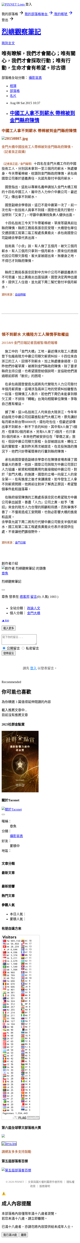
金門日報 (20, 542)
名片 (13, 96)
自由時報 (20, 294)
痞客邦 (25, 596)
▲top (5, 620)
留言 (33, 596)
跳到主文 (8, 43)
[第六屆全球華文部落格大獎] (9, 1143)
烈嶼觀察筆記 (21, 31)
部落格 (15, 91)
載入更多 (8, 628)
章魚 (5, 573)
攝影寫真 (35, 78)
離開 (23, 1234)
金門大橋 (33, 613)
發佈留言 (8, 653)
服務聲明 (44, 1186)
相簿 (13, 86)
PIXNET (19, 1181)
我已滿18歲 (10, 1234)
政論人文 (33, 608)
